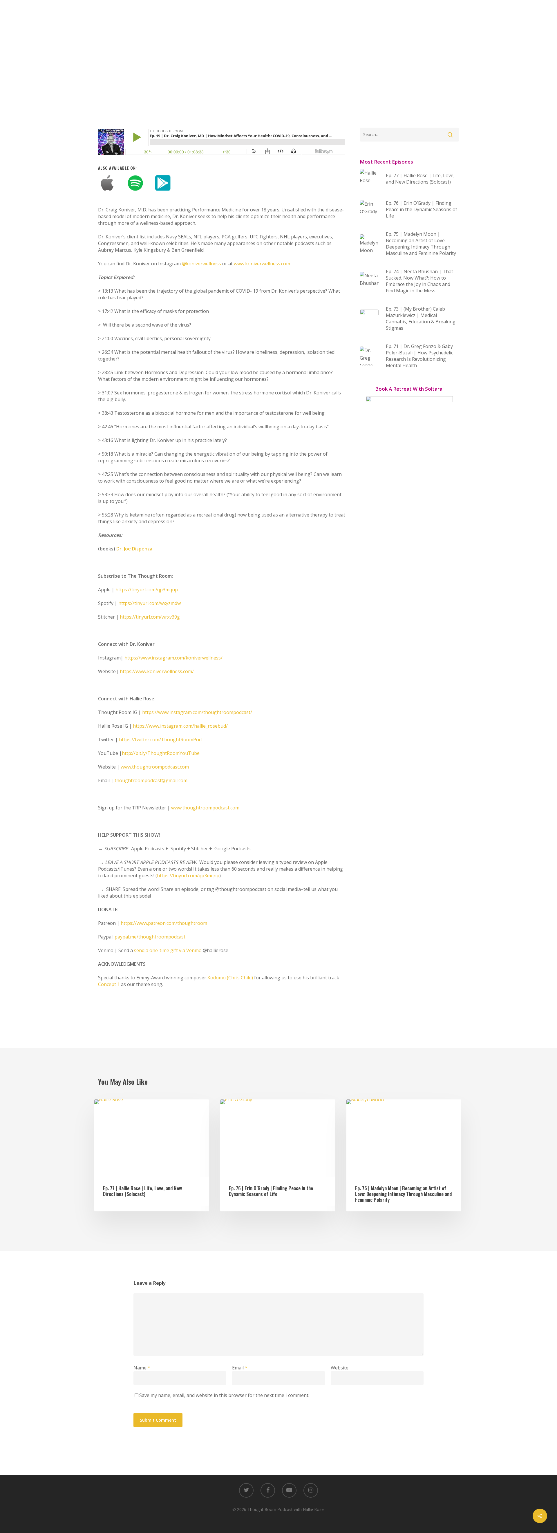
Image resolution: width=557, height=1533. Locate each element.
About (198, 10)
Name (141, 1368)
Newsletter (323, 10)
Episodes (225, 10)
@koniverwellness (201, 263)
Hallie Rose (288, 10)
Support (255, 10)
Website (339, 1368)
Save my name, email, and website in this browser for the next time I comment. (224, 1395)
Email (239, 1368)
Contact (356, 10)
